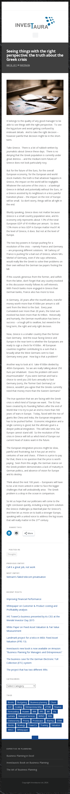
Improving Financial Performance (24, 599)
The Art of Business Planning (22, 769)
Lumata (11, 716)
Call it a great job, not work (21, 567)
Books (11, 702)
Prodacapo (38, 720)
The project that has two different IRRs (27, 669)
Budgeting (22, 702)
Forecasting (13, 711)
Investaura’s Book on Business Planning (28, 762)
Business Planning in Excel (20, 755)
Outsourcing (13, 720)
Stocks (11, 725)
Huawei (25, 711)
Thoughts (12, 554)
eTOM (48, 707)
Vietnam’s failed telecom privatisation (26, 576)
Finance (57, 707)
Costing (18, 707)
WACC (11, 729)
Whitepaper (22, 729)
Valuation (56, 725)
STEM (59, 720)
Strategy (21, 725)
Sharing (50, 720)
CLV (9, 707)
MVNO (41, 716)
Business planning (38, 702)
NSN (50, 716)
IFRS (41, 711)
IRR (48, 711)
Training (44, 725)
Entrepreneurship (34, 707)
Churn (53, 702)
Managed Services (26, 716)
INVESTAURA (25, 65)
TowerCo (32, 725)
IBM (34, 711)
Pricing (26, 720)
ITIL (54, 711)
